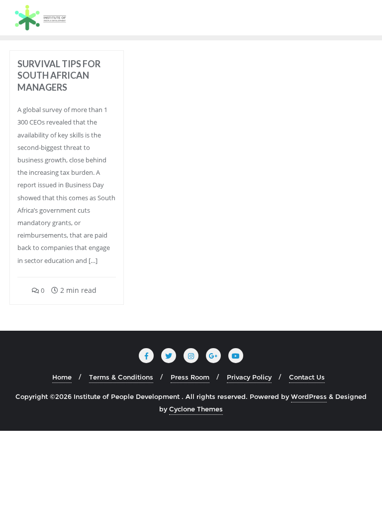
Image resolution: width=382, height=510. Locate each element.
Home (62, 377)
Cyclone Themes (196, 409)
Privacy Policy (249, 377)
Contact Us (307, 377)
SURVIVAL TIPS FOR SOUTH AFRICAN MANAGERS (58, 75)
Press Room (190, 377)
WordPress (309, 396)
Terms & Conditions (121, 377)
